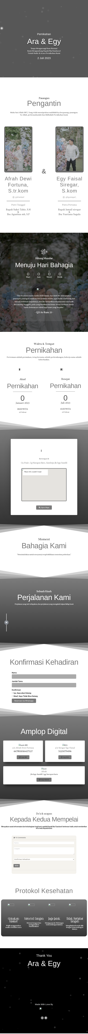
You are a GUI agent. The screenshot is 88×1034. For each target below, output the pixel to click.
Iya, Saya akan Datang (22, 693)
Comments (20, 838)
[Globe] (45, 1017)
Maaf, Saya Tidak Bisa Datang (25, 696)
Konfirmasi (16, 690)
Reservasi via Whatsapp (23, 701)
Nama (14, 673)
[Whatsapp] (42, 1017)
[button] (23, 757)
